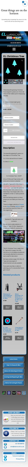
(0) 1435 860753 (19, 443)
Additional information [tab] (14, 142)
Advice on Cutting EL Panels (13, 383)
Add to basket (16, 130)
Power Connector (7, 120)
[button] (22, 60)
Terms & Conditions (18, 456)
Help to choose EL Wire (13, 365)
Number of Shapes (7, 113)
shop (8, 206)
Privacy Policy (20, 459)
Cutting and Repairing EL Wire (13, 377)
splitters (17, 206)
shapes (22, 204)
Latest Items (13, 359)
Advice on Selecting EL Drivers (13, 371)
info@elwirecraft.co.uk (17, 446)
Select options (7, 338)
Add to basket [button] (8, 307)
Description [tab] (14, 137)
